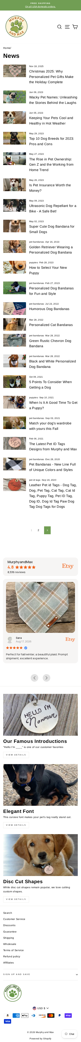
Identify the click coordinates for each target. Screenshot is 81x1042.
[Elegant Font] (40, 785)
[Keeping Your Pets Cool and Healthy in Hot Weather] (14, 117)
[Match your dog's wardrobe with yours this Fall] (14, 422)
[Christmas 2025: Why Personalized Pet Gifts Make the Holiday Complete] (14, 71)
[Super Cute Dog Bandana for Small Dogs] (14, 226)
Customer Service (14, 919)
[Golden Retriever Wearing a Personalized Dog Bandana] (14, 246)
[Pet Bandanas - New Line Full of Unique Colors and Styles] (14, 464)
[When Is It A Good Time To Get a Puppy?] (14, 402)
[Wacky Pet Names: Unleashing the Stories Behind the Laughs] (14, 97)
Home (6, 48)
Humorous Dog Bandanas (49, 309)
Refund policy (11, 956)
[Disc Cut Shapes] (40, 855)
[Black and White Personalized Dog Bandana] (14, 361)
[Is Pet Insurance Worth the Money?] (14, 184)
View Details (16, 755)
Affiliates (8, 962)
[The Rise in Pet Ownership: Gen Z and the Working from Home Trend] (14, 158)
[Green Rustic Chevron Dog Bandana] (14, 340)
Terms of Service (13, 950)
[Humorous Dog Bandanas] (14, 308)
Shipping (8, 937)
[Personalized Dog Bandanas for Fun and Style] (14, 287)
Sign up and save (16, 974)
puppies (33, 262)
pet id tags (34, 480)
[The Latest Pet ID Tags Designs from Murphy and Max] (14, 443)
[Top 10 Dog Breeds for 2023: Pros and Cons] (14, 138)
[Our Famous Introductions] (40, 715)
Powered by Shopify (40, 1038)
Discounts (9, 925)
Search (7, 912)
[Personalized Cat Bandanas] (14, 324)
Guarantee (10, 931)
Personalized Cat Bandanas (51, 325)
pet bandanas (36, 242)
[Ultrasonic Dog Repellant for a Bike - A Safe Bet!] (14, 205)
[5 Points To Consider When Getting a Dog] (14, 381)
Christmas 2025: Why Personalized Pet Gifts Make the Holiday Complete (51, 76)
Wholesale (9, 944)
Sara (21, 637)
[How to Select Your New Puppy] (14, 267)
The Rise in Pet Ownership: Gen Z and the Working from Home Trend (51, 164)
